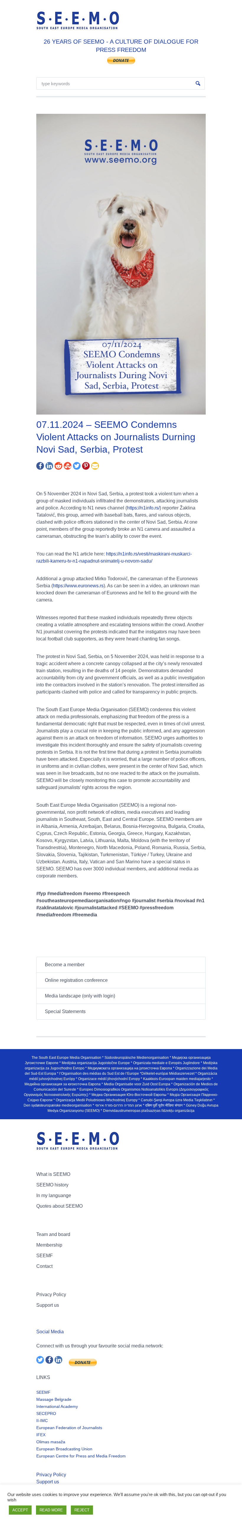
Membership (49, 1244)
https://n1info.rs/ (143, 507)
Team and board (53, 1234)
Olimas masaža (50, 1441)
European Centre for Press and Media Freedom (81, 1456)
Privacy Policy (51, 1294)
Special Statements (65, 1011)
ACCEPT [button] (20, 1510)
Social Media (50, 1331)
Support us (47, 1305)
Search (198, 83)
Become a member (64, 964)
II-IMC (42, 1420)
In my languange (53, 1195)
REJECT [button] (81, 1510)
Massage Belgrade (53, 1399)
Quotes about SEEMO (59, 1206)
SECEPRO (46, 1413)
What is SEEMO (53, 1174)
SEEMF (44, 1255)
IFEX (40, 1434)
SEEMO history (52, 1184)
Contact (44, 1266)
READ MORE (51, 1510)
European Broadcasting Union (64, 1449)
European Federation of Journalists (69, 1427)
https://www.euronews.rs (78, 585)
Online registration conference (76, 980)
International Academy (57, 1406)
